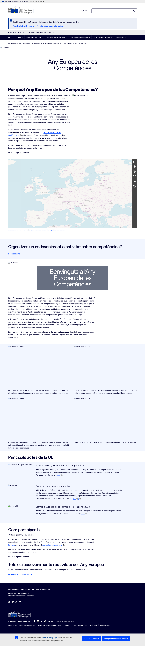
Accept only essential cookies (116, 639)
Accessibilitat (105, 625)
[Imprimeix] (134, 181)
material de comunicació (52, 545)
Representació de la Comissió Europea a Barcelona (25, 43)
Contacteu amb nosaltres (65, 621)
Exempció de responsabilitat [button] (56, 230)
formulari (11, 545)
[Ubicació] (134, 186)
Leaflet (26, 230)
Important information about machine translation (46, 26)
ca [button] (86, 11)
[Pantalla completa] (134, 176)
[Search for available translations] (21, 135)
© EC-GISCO (19, 230)
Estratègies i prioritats (34, 37)
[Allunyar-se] (134, 171)
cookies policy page (50, 638)
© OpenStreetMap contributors (38, 230)
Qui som (18, 37)
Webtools (11, 230)
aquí (58, 475)
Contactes (120, 37)
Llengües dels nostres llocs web (49, 625)
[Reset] (134, 161)
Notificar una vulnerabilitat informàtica (21, 625)
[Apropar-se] (134, 166)
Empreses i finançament (79, 37)
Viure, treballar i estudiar (102, 37)
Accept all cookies (91, 639)
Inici (9, 37)
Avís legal (93, 625)
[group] (70, 193)
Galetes (66, 625)
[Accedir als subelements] (22, 37)
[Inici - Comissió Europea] (24, 10)
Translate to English (20, 26)
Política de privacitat (80, 625)
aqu (74, 498)
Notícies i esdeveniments (56, 37)
